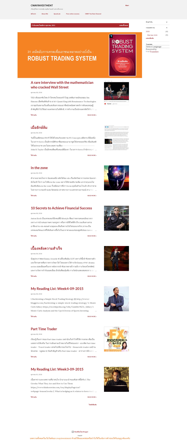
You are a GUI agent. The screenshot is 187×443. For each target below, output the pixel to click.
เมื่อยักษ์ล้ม (39, 127)
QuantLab (57, 14)
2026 (148, 31)
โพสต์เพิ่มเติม (93, 404)
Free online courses (72, 14)
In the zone (39, 168)
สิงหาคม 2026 (152, 35)
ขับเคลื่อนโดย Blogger (81, 432)
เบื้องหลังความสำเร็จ (46, 248)
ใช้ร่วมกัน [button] (34, 115)
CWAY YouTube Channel (93, 14)
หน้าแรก (33, 14)
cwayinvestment (42, 5)
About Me (45, 14)
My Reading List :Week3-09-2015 (57, 369)
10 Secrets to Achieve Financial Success (61, 208)
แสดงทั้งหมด (123, 25)
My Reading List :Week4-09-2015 (57, 288)
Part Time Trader (44, 329)
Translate (154, 51)
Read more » (92, 115)
